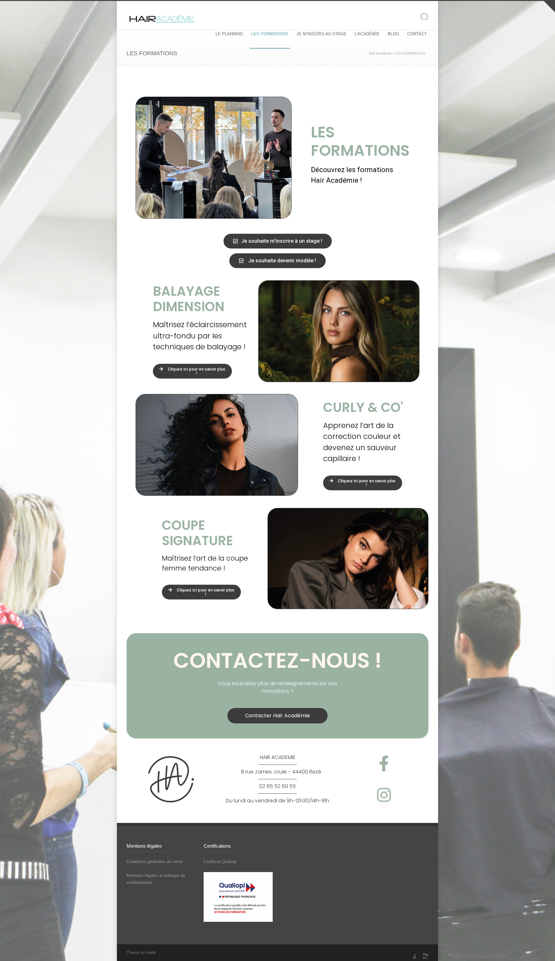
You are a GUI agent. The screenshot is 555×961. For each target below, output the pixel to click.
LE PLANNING (229, 33)
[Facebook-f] (384, 763)
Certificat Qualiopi (220, 861)
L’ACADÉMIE (367, 33)
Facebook (409, 952)
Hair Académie (380, 53)
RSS (422, 952)
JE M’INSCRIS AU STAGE (321, 33)
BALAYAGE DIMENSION (189, 299)
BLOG (393, 33)
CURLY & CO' (363, 407)
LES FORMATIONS (269, 33)
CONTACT (417, 33)
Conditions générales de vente (155, 861)
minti (150, 952)
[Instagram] (384, 795)
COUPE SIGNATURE (197, 533)
